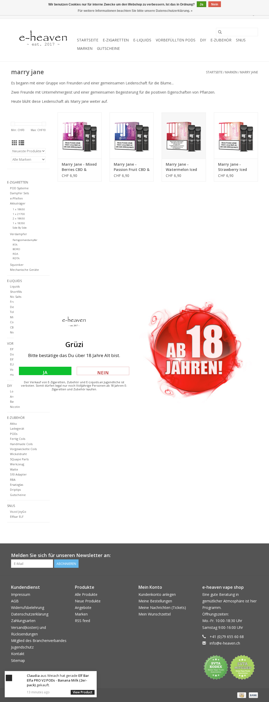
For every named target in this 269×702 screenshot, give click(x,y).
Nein (103, 372)
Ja (45, 372)
